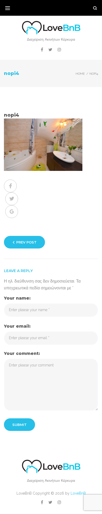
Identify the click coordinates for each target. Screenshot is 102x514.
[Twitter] (50, 49)
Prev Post (26, 242)
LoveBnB (78, 493)
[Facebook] (42, 49)
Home (80, 73)
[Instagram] (59, 49)
